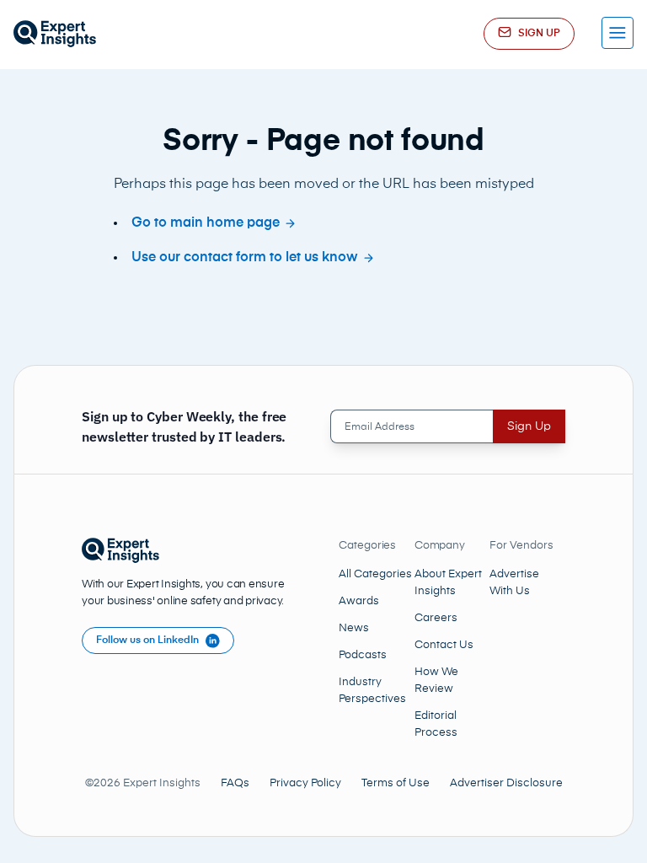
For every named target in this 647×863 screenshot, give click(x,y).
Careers (435, 618)
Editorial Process (435, 724)
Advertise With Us (514, 583)
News (354, 628)
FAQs (235, 783)
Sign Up (529, 426)
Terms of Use (395, 783)
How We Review (436, 680)
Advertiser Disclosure (506, 783)
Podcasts (363, 655)
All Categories (375, 574)
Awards (359, 601)
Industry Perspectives (372, 691)
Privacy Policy (305, 783)
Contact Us (443, 645)
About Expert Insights (448, 583)
